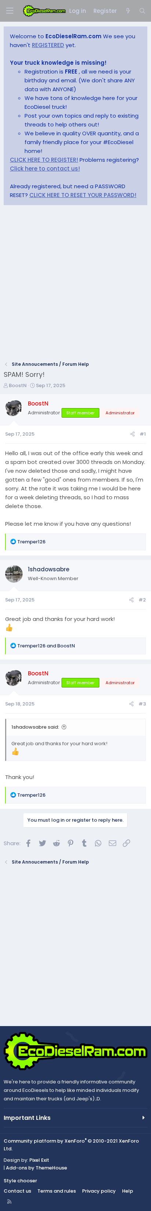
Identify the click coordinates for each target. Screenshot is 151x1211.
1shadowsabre (48, 569)
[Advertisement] (75, 285)
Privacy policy (99, 1190)
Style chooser (20, 1180)
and (46, 645)
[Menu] (9, 11)
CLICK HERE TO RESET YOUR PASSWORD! (82, 195)
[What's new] (128, 11)
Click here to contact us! (45, 168)
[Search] (142, 11)
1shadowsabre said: (35, 727)
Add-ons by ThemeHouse (36, 1167)
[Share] (132, 434)
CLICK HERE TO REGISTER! (44, 160)
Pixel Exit (39, 1160)
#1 (143, 434)
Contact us (17, 1190)
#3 (142, 703)
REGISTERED (48, 45)
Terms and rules (56, 1190)
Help (127, 1190)
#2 (142, 599)
